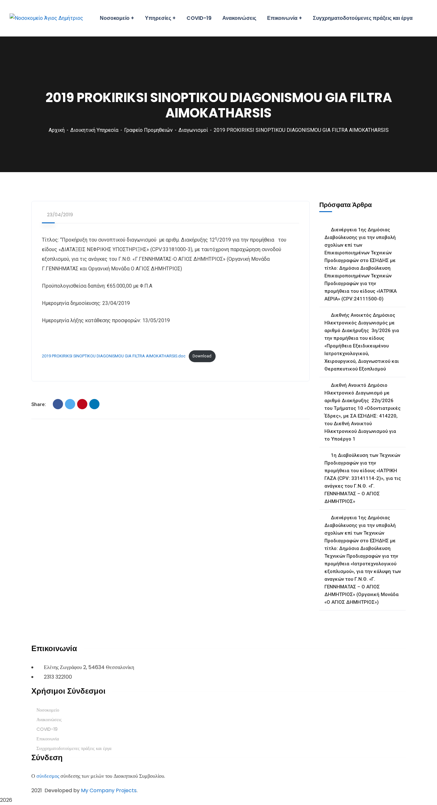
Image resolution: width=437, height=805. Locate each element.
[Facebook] (58, 404)
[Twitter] (70, 404)
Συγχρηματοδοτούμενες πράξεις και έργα (73, 748)
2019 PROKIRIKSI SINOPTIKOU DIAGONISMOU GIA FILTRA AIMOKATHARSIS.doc (114, 356)
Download (202, 356)
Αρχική (57, 130)
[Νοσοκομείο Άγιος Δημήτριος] (46, 18)
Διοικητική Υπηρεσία (94, 130)
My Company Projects (109, 790)
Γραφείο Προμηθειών (148, 130)
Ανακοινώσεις (49, 719)
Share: (38, 404)
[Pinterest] (82, 404)
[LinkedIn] (94, 404)
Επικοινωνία (47, 739)
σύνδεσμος (47, 776)
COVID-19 (47, 729)
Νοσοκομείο (47, 710)
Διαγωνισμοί (193, 130)
